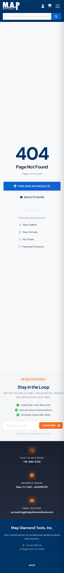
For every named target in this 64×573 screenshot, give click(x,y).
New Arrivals (30, 232)
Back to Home (34, 197)
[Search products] (56, 16)
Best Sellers (30, 224)
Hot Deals (28, 239)
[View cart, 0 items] (50, 6)
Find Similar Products (34, 186)
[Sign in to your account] (43, 6)
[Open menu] (57, 6)
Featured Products (33, 246)
